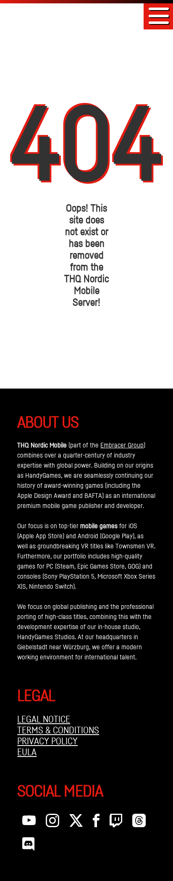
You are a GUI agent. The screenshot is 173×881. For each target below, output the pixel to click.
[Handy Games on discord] (28, 846)
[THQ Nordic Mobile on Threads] (139, 822)
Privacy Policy (47, 740)
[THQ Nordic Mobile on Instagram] (52, 822)
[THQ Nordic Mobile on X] (76, 822)
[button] (159, 16)
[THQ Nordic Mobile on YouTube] (29, 822)
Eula (27, 751)
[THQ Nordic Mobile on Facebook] (96, 822)
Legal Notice (43, 719)
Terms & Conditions (58, 730)
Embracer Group (122, 445)
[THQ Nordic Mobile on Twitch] (116, 822)
